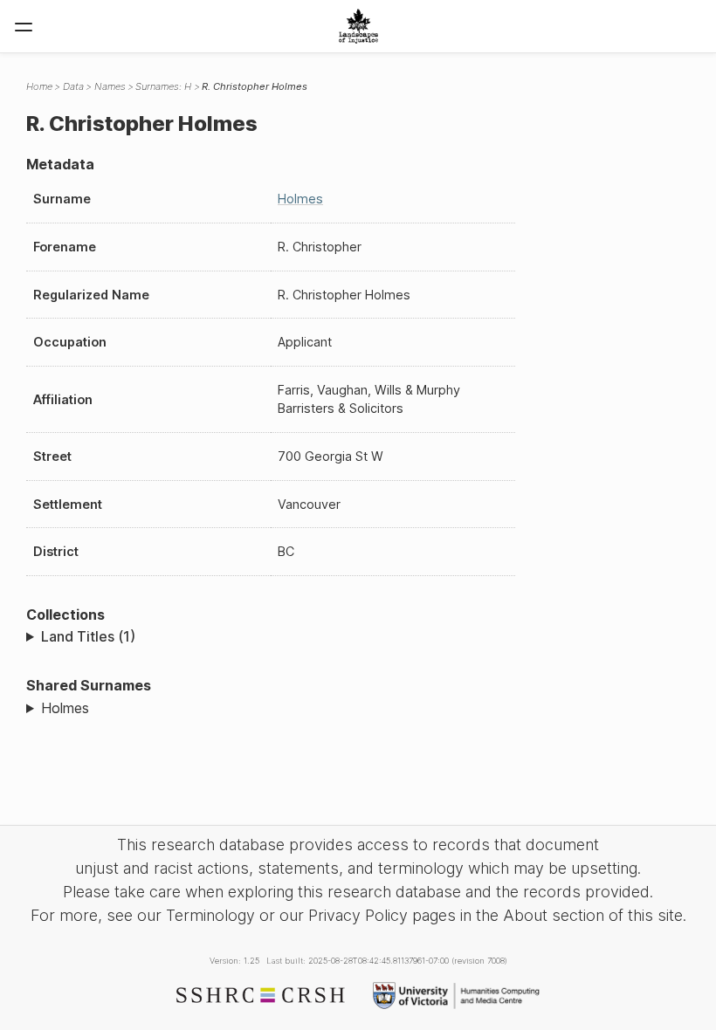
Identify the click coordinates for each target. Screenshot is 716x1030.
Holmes (300, 198)
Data (73, 86)
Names (110, 86)
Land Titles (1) (88, 636)
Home (39, 86)
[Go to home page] (358, 26)
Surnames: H (163, 86)
